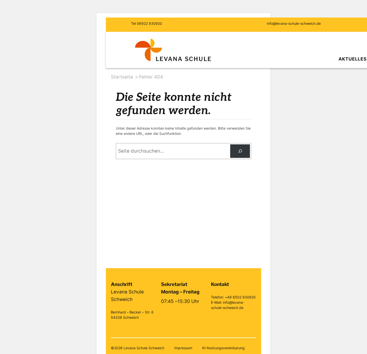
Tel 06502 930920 (146, 23)
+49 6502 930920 (240, 297)
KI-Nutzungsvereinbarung (223, 348)
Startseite (122, 77)
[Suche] (240, 151)
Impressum (183, 348)
